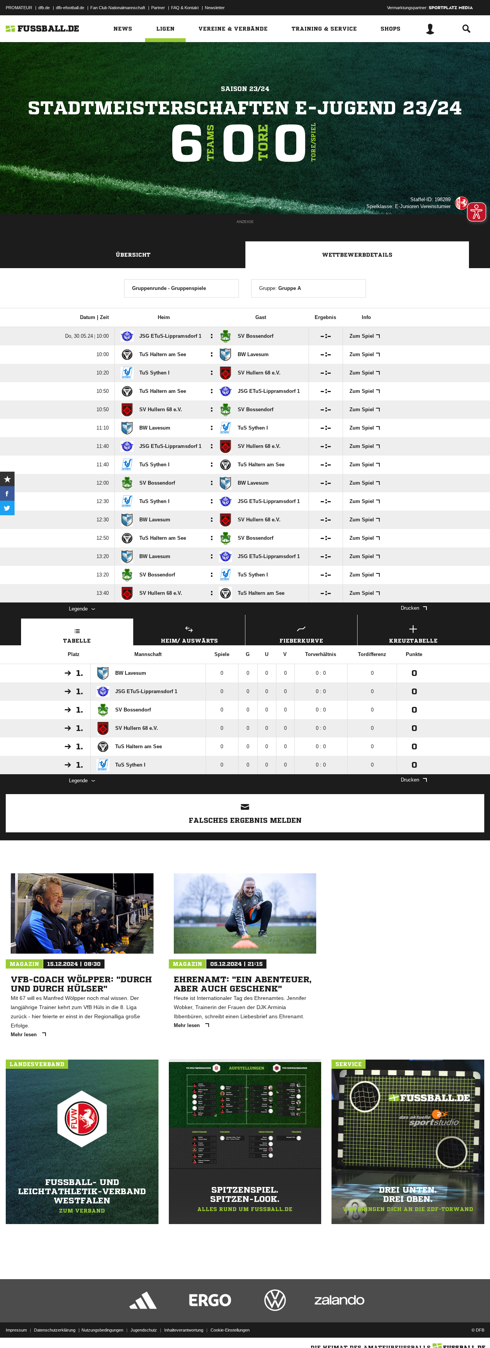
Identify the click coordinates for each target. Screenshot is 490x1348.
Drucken (410, 608)
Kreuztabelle (413, 640)
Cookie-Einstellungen (230, 1330)
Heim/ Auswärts (189, 640)
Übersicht (133, 254)
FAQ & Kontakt (185, 7)
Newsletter (215, 7)
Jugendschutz (144, 1330)
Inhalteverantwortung (183, 1330)
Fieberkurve (301, 640)
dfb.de (44, 7)
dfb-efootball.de (70, 7)
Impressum (16, 1330)
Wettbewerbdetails (357, 254)
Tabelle (77, 640)
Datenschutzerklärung (54, 1330)
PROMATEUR (19, 7)
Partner (158, 7)
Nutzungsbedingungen (102, 1330)
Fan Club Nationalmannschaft (117, 7)
